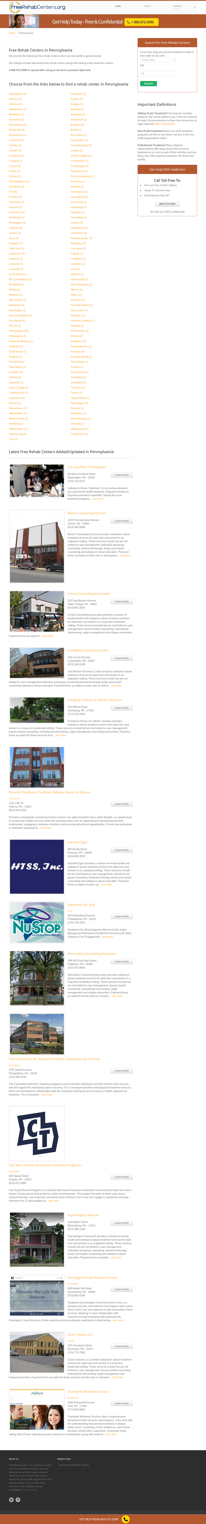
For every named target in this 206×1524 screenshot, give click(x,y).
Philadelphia (18, 331)
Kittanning (78, 243)
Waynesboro (18, 413)
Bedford (77, 109)
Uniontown (17, 398)
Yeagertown (79, 434)
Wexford (77, 423)
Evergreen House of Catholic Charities (95, 700)
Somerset (16, 382)
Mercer (76, 289)
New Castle (79, 310)
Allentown (78, 93)
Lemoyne (16, 264)
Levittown (78, 264)
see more (98, 498)
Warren (15, 403)
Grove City (79, 202)
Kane (14, 238)
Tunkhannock (18, 392)
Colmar (15, 166)
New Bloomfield (82, 305)
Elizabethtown (19, 181)
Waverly (77, 408)
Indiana (77, 222)
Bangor (77, 104)
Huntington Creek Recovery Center (93, 1277)
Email (11, 798)
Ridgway (16, 356)
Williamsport (80, 429)
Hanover (15, 207)
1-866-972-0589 (18, 70)
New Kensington (20, 315)
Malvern (77, 274)
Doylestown (79, 171)
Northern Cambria (83, 320)
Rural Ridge (79, 362)
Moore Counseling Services (87, 513)
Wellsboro (78, 413)
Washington (79, 403)
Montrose (78, 300)
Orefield (77, 325)
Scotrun (77, 367)
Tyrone (76, 392)
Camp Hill (16, 140)
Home (12, 33)
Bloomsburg (17, 124)
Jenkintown (79, 227)
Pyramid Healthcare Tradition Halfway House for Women (50, 792)
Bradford (77, 124)
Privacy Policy (30, 1490)
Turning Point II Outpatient (87, 467)
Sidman (15, 377)
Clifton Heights (81, 155)
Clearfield (16, 155)
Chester (15, 150)
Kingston (16, 243)
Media (14, 289)
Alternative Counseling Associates (92, 953)
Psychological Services (83, 1215)
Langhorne (17, 253)
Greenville (16, 202)
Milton (76, 294)
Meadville (16, 284)
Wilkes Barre (18, 429)
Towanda (78, 387)
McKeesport (79, 279)
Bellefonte (16, 114)
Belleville (78, 114)
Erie (13, 191)
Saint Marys (17, 367)
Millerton (15, 294)
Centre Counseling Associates (89, 593)
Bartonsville (17, 109)
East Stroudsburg (82, 176)
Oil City (15, 325)
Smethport (78, 377)
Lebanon (16, 258)
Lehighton (78, 258)
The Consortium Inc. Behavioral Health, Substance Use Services (54, 1059)
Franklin (15, 197)
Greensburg (79, 197)
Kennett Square (81, 238)
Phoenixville (80, 331)
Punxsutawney (81, 346)
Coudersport (80, 166)
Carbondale (79, 140)
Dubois (15, 176)
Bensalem (16, 119)
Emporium (16, 186)
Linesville (16, 269)
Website (17, 798)
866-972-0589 (167, 203)
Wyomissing (18, 434)
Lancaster (78, 248)
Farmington (79, 191)
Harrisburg (79, 207)
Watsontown (18, 408)
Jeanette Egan (78, 842)
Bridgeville (17, 130)
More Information (165, 124)
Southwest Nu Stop (81, 904)
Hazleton (78, 212)
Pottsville (16, 346)
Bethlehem (79, 119)
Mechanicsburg (81, 284)
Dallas (14, 171)
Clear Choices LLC (80, 1334)
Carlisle (15, 145)
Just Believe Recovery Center (88, 650)
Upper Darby (80, 398)
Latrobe (77, 253)
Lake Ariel (16, 248)
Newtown (78, 315)
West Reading (81, 418)
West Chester (18, 418)
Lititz (75, 269)
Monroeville (17, 300)
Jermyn (15, 233)
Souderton (78, 382)
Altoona (15, 99)
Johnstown (79, 233)
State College (18, 387)
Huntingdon (17, 222)
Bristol (76, 130)
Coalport (15, 160)
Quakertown (17, 351)
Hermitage (16, 217)
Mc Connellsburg (20, 279)
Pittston (77, 336)
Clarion (77, 150)
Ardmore (15, 104)
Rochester (16, 362)
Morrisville (16, 305)
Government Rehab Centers (74, 1465)
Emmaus (78, 181)
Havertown (17, 212)
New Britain (17, 310)
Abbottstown (18, 93)
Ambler (77, 99)
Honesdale (79, 217)
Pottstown (78, 341)
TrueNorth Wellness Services (88, 1391)
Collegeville (79, 160)
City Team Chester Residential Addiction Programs (45, 1165)
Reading (77, 351)
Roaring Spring (81, 356)
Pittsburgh (17, 336)
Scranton (16, 372)
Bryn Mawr (79, 135)
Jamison (15, 227)
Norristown (17, 320)
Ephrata (77, 186)
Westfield (16, 423)
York (13, 439)
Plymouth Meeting (21, 341)
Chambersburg (81, 145)
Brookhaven (17, 135)
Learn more (122, 474)
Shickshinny (80, 372)
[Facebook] (18, 1499)
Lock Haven (17, 274)
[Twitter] (11, 1499)
